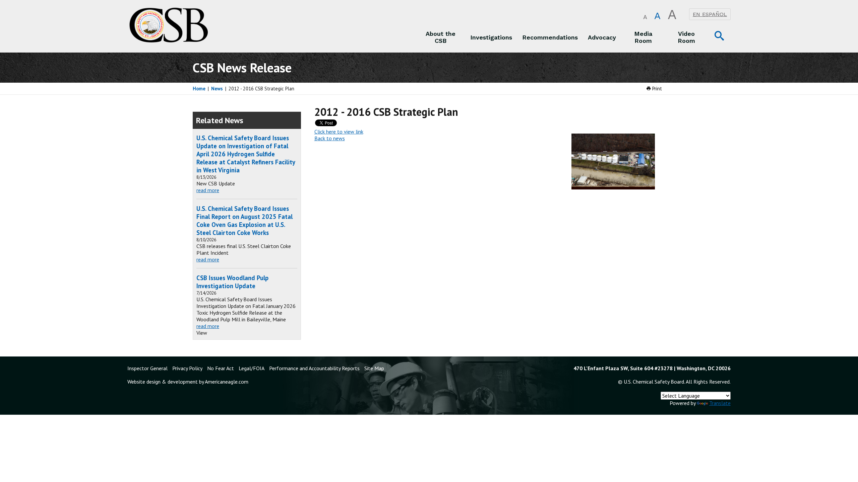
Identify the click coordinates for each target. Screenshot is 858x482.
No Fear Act (220, 368)
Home (199, 88)
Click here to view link (338, 131)
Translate (720, 403)
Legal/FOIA (251, 368)
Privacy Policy (187, 368)
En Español (710, 14)
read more (207, 190)
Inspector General (147, 368)
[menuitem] (440, 37)
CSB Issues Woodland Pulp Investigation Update (232, 282)
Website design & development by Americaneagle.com (187, 381)
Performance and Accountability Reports (314, 368)
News (217, 88)
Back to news (329, 138)
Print (656, 88)
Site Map (374, 368)
